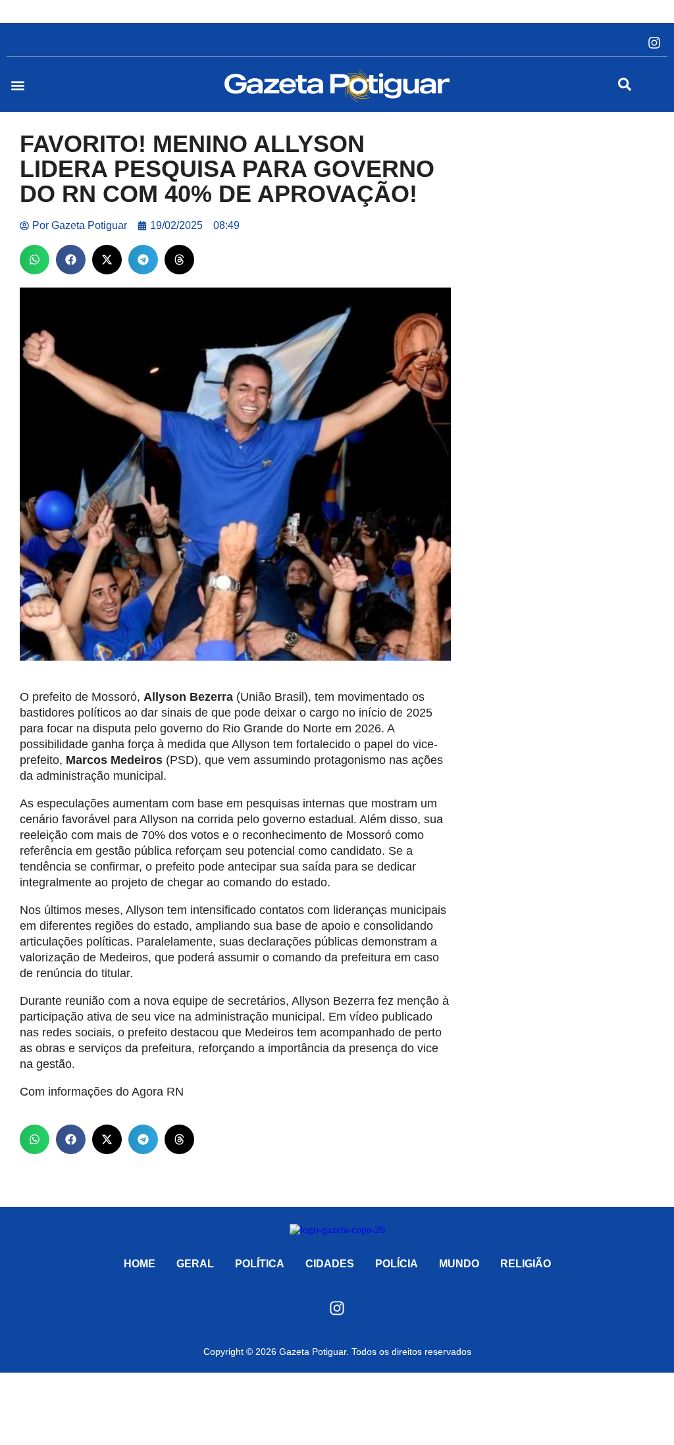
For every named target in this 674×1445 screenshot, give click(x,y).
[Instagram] (654, 43)
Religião (525, 1263)
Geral (195, 1263)
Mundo (459, 1263)
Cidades (329, 1263)
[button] (17, 86)
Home (139, 1263)
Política (259, 1263)
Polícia (396, 1263)
